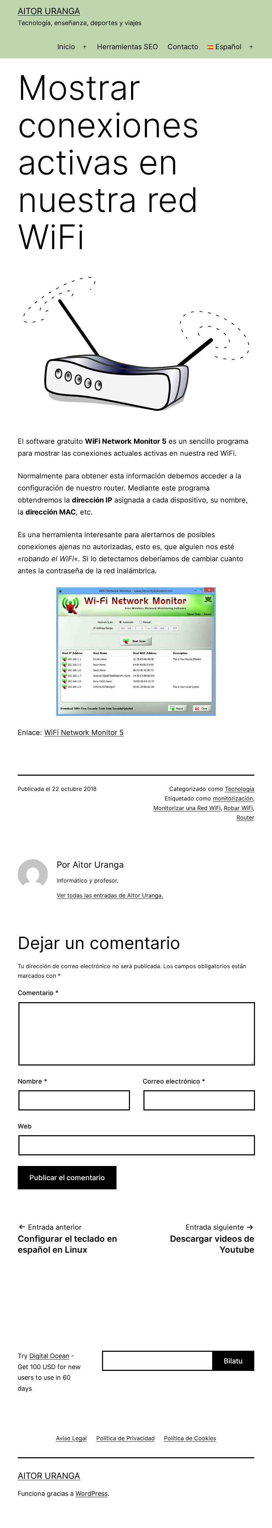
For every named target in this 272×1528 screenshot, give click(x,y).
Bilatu (233, 1361)
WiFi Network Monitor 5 (84, 732)
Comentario (38, 992)
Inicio (66, 46)
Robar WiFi (238, 807)
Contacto (183, 46)
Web (25, 1126)
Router (245, 817)
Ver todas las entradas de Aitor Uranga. (110, 895)
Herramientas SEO (127, 46)
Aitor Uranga (49, 11)
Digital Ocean (49, 1356)
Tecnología (239, 788)
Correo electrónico (174, 1081)
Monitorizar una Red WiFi (187, 807)
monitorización (233, 798)
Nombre (32, 1081)
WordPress (91, 1493)
